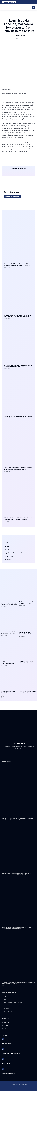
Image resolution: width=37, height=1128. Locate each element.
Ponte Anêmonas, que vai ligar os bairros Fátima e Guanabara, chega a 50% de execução (27, 693)
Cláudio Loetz (9, 556)
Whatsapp (5, 1041)
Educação (8, 549)
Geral (6, 542)
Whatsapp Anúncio (7, 1061)
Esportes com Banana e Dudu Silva (15, 553)
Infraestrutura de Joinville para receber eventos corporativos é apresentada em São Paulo (8, 693)
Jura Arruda (8, 559)
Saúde (7, 546)
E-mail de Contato (7, 1051)
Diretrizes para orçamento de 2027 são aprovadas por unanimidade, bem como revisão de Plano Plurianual (17, 316)
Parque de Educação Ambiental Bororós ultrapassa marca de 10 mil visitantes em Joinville (18, 417)
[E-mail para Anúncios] (3, 1069)
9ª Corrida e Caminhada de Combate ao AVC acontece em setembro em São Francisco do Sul (17, 264)
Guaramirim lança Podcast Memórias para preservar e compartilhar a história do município (18, 365)
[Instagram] (32, 2)
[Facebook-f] (30, 2)
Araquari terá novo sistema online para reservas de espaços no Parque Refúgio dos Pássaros (18, 518)
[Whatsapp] (34, 2)
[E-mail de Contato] (3, 1049)
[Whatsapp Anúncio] (3, 1059)
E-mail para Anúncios (8, 1071)
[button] (28, 7)
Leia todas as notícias (12, 196)
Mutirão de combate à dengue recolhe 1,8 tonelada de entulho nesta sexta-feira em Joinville (18, 468)
